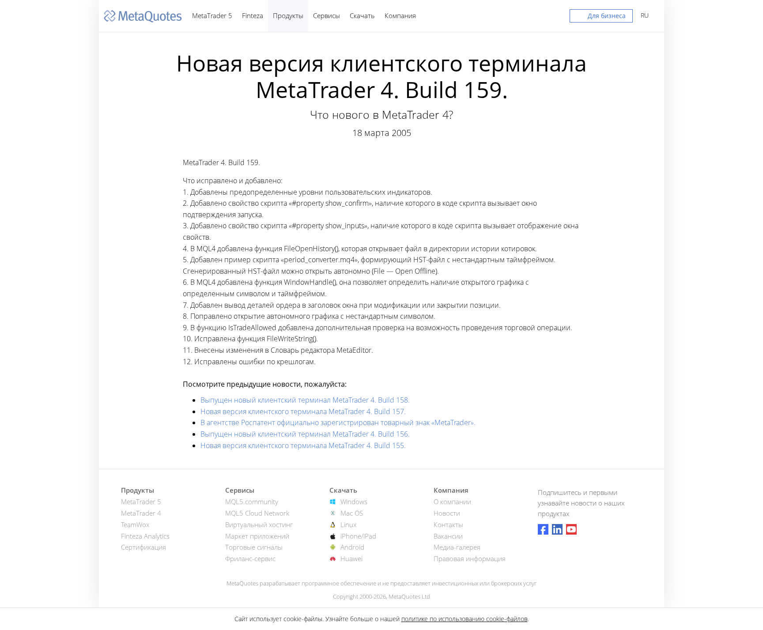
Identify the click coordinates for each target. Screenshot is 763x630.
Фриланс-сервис (250, 558)
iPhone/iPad (358, 536)
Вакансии (448, 536)
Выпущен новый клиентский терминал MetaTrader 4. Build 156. (305, 434)
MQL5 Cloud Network (257, 513)
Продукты (288, 15)
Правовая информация (470, 558)
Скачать (362, 15)
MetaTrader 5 (212, 15)
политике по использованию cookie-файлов (464, 619)
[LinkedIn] (557, 529)
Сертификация (143, 547)
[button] (601, 17)
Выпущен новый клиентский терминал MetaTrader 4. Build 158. (305, 400)
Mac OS (351, 513)
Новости (447, 513)
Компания (400, 15)
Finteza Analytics (145, 536)
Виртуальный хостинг (259, 524)
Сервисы (326, 15)
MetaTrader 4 (141, 513)
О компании (452, 501)
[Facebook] (543, 529)
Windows (353, 501)
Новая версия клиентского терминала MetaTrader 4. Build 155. (303, 445)
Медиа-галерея (457, 547)
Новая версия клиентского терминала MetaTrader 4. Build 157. (303, 411)
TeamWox (135, 524)
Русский (643, 15)
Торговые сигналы (254, 547)
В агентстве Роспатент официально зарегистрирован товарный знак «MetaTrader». (338, 422)
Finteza (252, 15)
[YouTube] (571, 529)
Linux (348, 524)
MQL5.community (251, 501)
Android (352, 547)
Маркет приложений (257, 536)
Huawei (351, 558)
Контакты (448, 524)
